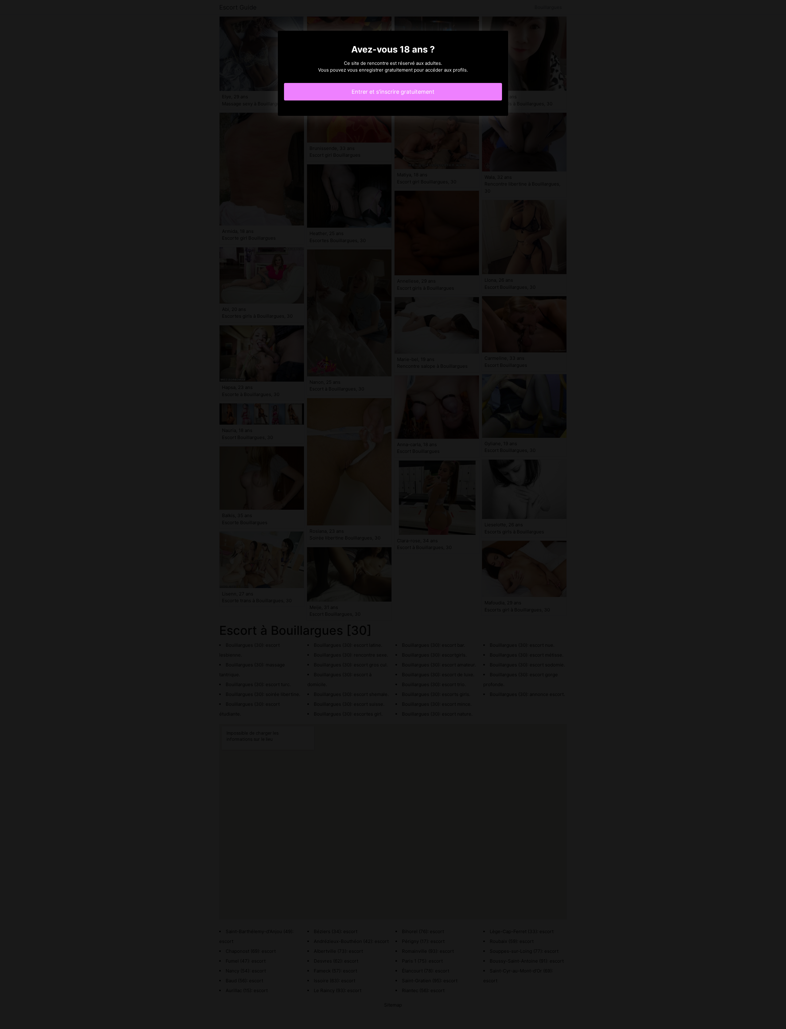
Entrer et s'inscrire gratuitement (393, 91)
